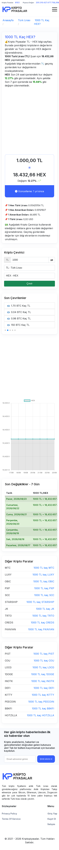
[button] (5, 330)
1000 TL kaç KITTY (43, 694)
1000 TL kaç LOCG (43, 667)
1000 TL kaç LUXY (43, 574)
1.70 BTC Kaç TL (20, 305)
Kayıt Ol (52, 819)
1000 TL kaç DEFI (44, 687)
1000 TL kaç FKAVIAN (41, 629)
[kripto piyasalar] (15, 9)
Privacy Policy (9, 813)
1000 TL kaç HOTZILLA (40, 715)
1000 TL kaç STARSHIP (40, 601)
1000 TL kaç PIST (43, 653)
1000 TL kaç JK (45, 608)
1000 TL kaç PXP (44, 588)
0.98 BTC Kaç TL (20, 318)
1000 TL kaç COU (44, 660)
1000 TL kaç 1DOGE (42, 674)
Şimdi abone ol (46, 759)
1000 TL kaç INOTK (42, 681)
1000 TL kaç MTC (44, 567)
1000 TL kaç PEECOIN (41, 701)
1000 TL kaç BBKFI (43, 708)
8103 (17, 2)
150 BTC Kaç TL (19, 324)
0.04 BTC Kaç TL (20, 312)
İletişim (51, 824)
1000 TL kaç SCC (44, 595)
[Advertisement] (29, 121)
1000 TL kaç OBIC (43, 581)
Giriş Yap (52, 813)
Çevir (29, 283)
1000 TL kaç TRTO (43, 615)
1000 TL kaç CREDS (42, 622)
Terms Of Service (11, 819)
